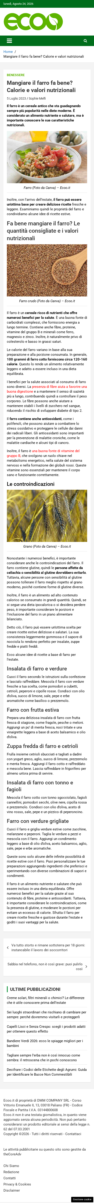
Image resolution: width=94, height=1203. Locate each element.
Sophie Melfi (37, 98)
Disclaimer (11, 1190)
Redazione (11, 1172)
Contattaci (73, 1134)
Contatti (9, 1178)
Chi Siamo (11, 1166)
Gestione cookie (82, 1199)
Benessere (16, 75)
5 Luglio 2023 (16, 98)
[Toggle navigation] (9, 41)
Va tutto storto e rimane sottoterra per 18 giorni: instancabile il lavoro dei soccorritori (48, 947)
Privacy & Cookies (17, 1184)
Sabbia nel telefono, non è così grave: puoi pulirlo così (45, 966)
